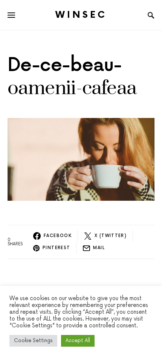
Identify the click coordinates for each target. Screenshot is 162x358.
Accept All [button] (78, 341)
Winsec (81, 14)
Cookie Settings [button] (33, 341)
